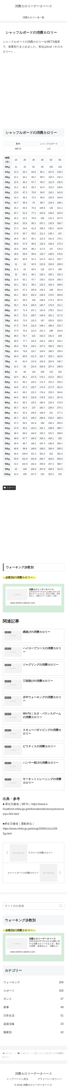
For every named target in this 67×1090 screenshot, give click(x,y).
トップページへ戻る (17, 1079)
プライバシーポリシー (50, 1079)
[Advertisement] (33, 91)
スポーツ (11, 487)
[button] (61, 906)
